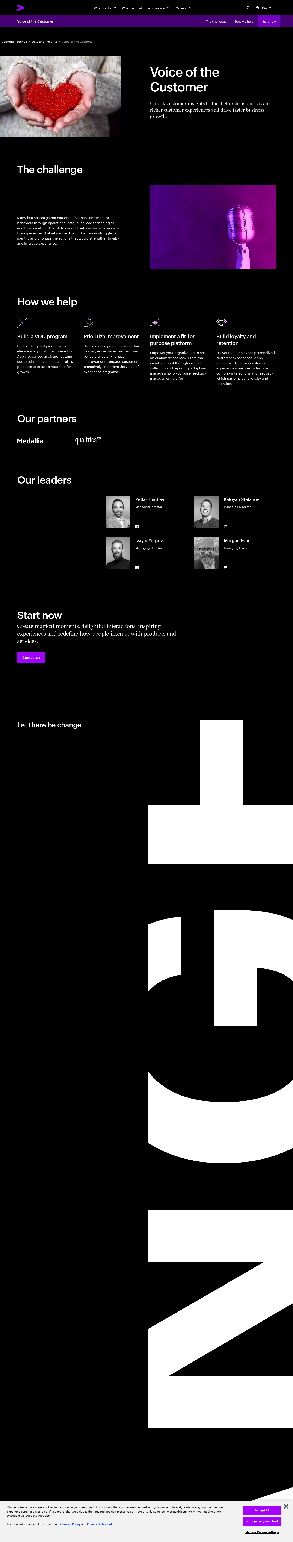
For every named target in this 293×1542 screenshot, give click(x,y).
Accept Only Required (262, 1521)
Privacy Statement (99, 1524)
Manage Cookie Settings (262, 1532)
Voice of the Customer (35, 21)
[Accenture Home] (30, 7)
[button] (31, 657)
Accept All (262, 1510)
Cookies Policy (70, 1524)
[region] (146, 1521)
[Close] (286, 1506)
